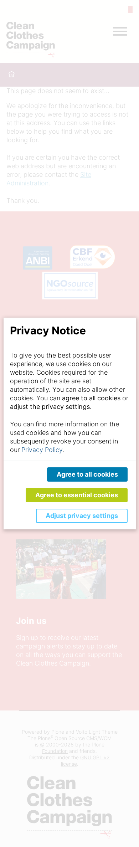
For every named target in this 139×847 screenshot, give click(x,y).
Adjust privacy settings (82, 515)
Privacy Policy (41, 449)
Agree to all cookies (87, 474)
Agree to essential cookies (76, 495)
